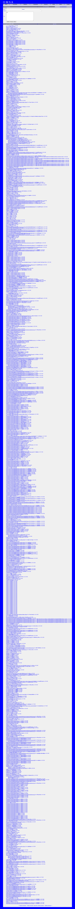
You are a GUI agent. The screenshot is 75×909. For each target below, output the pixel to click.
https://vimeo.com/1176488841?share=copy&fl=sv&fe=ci (16, 285)
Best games (8, 670)
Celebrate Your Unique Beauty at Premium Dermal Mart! (17, 768)
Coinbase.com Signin (9, 172)
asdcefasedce (8, 748)
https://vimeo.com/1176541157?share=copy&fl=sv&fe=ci (15, 278)
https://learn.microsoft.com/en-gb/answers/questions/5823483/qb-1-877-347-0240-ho (20, 523)
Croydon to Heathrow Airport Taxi (11, 754)
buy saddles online (9, 178)
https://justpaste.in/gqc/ (10, 561)
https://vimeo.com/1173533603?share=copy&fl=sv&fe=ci (16, 542)
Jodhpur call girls (9, 331)
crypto (7, 52)
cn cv (7, 573)
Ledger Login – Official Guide (11, 648)
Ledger (7, 75)
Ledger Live (8, 771)
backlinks (7, 291)
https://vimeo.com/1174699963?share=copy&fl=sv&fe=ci (16, 394)
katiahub (7, 109)
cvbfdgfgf (7, 132)
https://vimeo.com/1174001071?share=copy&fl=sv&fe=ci (16, 480)
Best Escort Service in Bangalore (12, 537)
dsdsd (7, 28)
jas (6, 25)
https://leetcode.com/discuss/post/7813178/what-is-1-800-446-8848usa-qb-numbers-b (20, 49)
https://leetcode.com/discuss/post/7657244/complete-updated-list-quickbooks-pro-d (20, 393)
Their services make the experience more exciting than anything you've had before (20, 280)
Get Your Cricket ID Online (10, 311)
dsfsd (7, 327)
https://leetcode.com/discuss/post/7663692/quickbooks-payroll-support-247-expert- (20, 377)
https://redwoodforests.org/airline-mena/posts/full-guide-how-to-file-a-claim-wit (19, 201)
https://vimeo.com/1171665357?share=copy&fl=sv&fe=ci (16, 682)
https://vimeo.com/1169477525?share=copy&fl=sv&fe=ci (16, 751)
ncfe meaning (8, 39)
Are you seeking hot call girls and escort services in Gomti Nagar (17, 347)
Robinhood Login (9, 766)
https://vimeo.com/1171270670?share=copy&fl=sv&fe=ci (16, 704)
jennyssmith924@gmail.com (11, 570)
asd (7, 95)
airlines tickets (8, 186)
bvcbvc (7, 50)
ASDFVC (7, 835)
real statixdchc (8, 827)
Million (7, 658)
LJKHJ (7, 211)
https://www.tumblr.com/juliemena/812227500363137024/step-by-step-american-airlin (20, 230)
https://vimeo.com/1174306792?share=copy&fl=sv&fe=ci (16, 438)
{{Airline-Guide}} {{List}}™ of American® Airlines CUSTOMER (16, 775)
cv (6, 46)
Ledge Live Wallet (9, 866)
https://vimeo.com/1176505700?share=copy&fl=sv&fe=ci (16, 283)
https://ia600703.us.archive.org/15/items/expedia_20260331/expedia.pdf (18, 153)
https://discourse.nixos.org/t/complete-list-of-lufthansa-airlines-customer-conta (19, 155)
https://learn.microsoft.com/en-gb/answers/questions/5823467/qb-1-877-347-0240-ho (20, 524)
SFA (7, 802)
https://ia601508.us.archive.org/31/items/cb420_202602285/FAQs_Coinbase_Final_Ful (21, 861)
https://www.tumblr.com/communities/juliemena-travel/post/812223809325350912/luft (20, 231)
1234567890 (8, 125)
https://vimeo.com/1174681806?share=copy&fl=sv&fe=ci (16, 400)
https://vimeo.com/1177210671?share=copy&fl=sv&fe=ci (16, 248)
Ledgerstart (8, 577)
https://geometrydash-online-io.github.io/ (13, 32)
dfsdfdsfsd (8, 711)
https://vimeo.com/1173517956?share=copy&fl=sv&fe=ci (16, 543)
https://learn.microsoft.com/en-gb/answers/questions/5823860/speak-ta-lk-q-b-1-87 (20, 505)
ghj (6, 615)
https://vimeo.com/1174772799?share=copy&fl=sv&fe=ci (16, 383)
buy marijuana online (9, 174)
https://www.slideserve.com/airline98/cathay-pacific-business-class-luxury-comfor (20, 242)
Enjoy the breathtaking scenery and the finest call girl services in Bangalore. (19, 437)
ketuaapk (7, 734)
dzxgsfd (7, 699)
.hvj (7, 773)
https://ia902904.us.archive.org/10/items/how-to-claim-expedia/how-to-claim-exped (20, 176)
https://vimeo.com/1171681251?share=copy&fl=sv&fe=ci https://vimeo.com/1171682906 (21, 681)
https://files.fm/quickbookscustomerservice (13, 571)
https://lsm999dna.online (10, 199)
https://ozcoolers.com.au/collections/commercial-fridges (15, 727)
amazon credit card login (12, 308)
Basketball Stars (9, 181)
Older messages (41, 905)
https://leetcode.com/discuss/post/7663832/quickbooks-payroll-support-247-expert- (20, 375)
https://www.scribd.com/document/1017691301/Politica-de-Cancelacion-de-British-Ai (20, 247)
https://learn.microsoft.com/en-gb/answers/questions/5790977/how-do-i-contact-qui (20, 900)
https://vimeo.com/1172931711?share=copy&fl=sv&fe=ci (15, 562)
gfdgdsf (7, 636)
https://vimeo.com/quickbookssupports (12, 557)
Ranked (7, 27)
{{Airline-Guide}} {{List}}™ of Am (11, 880)
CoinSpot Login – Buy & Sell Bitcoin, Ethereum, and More (16, 124)
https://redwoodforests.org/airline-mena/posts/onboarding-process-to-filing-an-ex (19, 202)
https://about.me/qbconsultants (11, 277)
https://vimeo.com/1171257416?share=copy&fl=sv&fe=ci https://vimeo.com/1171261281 (21, 705)
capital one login (9, 294)
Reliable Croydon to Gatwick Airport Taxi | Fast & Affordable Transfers (18, 665)
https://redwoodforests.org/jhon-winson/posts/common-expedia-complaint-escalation (20, 200)
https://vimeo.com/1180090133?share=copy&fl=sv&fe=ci (16, 78)
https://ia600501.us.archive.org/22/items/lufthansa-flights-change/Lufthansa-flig (19, 182)
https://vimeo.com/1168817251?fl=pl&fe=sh (13, 893)
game (7, 343)
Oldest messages (48, 905)
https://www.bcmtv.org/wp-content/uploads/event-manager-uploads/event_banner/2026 (20, 717)
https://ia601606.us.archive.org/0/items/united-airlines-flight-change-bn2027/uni (19, 168)
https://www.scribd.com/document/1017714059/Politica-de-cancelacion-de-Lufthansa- (20, 245)
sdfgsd (7, 724)
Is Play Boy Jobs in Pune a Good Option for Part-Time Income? (17, 300)
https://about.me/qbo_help (10, 31)
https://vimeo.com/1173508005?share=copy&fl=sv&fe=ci (16, 544)
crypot (7, 369)
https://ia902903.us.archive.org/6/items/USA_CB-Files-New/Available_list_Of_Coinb (20, 877)
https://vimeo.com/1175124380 (11, 353)
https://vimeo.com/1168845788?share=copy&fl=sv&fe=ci (16, 884)
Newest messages (23, 905)
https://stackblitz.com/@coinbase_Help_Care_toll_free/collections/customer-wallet (20, 506)
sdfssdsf (7, 131)
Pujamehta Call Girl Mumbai (11, 169)
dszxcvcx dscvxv (9, 776)
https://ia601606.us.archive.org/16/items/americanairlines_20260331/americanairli (20, 152)
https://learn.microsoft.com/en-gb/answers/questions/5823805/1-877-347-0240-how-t (20, 513)
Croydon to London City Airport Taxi (12, 626)
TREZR (7, 644)
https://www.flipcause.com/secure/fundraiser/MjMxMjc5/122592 (17, 684)
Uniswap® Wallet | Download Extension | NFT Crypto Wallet (16, 694)
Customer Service (9, 875)
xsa (7, 282)
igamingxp (8, 313)
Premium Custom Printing (10, 688)
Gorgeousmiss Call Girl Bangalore (12, 143)
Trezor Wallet (8, 48)
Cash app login (10, 307)
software (7, 190)
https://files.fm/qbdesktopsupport (11, 399)
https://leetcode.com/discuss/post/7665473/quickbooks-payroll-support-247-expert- (20, 354)
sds (7, 215)
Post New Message (63, 6)
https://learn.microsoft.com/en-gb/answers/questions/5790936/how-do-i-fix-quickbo (20, 903)
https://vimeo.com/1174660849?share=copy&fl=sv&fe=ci (16, 401)
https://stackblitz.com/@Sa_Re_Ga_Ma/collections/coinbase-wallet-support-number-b (20, 500)
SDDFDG (7, 210)
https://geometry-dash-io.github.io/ (12, 319)
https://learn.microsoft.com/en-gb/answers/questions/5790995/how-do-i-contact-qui (20, 899)
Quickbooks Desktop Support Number (12, 721)
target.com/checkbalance (12, 142)
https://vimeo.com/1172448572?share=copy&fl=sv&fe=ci (16, 631)
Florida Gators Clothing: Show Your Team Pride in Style (15, 129)
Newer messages (30, 905)
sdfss (7, 623)
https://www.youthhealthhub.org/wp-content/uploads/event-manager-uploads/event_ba (20, 329)
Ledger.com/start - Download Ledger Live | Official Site (15, 268)
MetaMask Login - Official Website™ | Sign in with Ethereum (16, 649)
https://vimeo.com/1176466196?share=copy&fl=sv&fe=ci (16, 287)
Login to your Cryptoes (10, 646)
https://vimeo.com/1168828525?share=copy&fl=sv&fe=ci (16, 889)
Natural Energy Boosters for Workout (14, 851)
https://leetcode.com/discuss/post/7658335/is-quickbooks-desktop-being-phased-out (20, 387)
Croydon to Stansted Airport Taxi (11, 100)
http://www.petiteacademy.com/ (11, 617)
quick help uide (8, 107)
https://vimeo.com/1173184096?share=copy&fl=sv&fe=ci (16, 558)
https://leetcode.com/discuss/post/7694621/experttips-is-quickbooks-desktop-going (20, 250)
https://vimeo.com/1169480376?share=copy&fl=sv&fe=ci (16, 846)
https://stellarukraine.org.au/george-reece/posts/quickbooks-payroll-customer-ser (20, 281)
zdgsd (7, 389)
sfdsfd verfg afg (9, 659)
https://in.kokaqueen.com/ (10, 696)
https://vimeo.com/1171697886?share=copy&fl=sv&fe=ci (16, 675)
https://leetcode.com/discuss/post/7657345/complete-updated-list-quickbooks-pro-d (20, 392)
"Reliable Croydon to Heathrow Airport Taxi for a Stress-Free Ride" (17, 116)
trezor (7, 435)
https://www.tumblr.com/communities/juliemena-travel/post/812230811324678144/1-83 (20, 228)
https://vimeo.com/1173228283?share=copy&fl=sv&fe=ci (16, 552)
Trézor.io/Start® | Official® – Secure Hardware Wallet (15, 666)
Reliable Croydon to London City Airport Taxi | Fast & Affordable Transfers (18, 262)
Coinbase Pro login (9, 439)
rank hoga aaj (8, 662)
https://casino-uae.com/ (10, 234)
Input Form (36, 905)
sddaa (7, 213)
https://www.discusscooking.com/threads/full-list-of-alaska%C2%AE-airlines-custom (20, 618)
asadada (7, 207)
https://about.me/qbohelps (10, 284)
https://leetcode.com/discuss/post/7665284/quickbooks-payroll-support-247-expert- (20, 358)
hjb (6, 541)
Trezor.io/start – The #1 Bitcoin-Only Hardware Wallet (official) (16, 102)
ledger (7, 29)
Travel (7, 57)
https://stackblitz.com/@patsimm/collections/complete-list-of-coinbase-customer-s (20, 507)
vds (7, 170)
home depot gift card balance (13, 141)
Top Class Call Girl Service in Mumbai (12, 534)
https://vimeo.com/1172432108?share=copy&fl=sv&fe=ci (16, 628)
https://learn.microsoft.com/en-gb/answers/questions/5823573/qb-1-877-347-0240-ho (20, 521)
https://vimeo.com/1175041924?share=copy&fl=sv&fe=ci (16, 374)
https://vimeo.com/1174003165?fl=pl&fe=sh (13, 474)
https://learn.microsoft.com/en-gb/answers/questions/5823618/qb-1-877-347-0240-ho (20, 517)
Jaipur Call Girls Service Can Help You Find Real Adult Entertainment (18, 315)
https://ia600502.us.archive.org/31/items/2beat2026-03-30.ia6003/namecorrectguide (20, 184)
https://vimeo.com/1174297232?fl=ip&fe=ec (13, 440)
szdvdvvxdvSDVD (9, 882)
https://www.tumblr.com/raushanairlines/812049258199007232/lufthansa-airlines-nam (20, 264)
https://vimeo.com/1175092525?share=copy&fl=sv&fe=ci (16, 359)
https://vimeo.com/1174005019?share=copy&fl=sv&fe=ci (16, 491)
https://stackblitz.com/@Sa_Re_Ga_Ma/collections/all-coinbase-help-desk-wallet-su (20, 496)
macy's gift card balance (12, 140)
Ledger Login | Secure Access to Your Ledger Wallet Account (16, 673)
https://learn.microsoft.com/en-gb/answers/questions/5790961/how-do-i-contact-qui (20, 902)
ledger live (8, 69)
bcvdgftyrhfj (8, 173)
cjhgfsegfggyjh (8, 61)
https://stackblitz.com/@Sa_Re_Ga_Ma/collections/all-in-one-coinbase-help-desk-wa (20, 498)
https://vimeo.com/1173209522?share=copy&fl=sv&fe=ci (16, 553)
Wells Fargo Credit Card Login (11, 139)
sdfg (7, 198)
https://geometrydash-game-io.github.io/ (13, 269)
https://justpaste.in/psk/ (10, 550)
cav (7, 62)
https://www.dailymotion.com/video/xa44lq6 (13, 106)
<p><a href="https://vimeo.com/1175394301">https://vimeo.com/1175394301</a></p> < (21, 340)
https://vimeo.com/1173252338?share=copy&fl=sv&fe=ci (16, 547)
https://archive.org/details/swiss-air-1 (12, 265)
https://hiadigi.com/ (9, 567)
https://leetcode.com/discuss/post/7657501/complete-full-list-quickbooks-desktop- (20, 391)
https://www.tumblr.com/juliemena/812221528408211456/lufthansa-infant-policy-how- (20, 233)
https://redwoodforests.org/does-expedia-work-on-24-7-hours (16, 195)
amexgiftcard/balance (11, 306)
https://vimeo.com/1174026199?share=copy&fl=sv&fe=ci (16, 468)
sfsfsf (7, 540)
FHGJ (7, 209)
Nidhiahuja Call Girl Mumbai (11, 128)
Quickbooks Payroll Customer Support (12, 404)
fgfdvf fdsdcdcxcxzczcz (10, 873)
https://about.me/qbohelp (10, 497)
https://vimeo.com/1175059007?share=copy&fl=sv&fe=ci (16, 367)
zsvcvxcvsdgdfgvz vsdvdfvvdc (11, 708)
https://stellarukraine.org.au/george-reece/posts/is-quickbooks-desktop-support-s (20, 279)
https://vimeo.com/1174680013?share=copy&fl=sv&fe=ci (16, 398)
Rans (7, 661)
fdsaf (7, 33)
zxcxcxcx (8, 874)
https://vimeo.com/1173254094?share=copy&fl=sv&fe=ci (16, 548)
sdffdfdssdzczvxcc (9, 137)
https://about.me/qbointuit (10, 275)
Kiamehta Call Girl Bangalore (11, 138)
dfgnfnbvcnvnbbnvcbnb (10, 870)
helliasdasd (8, 35)
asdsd (7, 126)
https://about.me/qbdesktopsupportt (12, 397)
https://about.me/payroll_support (11, 149)
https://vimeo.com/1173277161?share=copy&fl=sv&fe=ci (16, 546)
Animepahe (8, 59)
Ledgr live (8, 575)
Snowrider (8, 180)
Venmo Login (8, 823)
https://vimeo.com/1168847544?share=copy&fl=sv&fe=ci (16, 886)
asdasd (7, 97)
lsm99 (7, 292)
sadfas (7, 545)
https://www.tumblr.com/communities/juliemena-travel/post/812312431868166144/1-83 (20, 206)
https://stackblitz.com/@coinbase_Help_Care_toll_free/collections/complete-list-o (20, 502)
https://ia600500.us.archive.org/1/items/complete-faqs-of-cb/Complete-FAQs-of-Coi (20, 881)
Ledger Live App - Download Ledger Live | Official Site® (15, 539)
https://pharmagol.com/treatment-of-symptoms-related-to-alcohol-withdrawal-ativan (20, 647)
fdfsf (7, 495)
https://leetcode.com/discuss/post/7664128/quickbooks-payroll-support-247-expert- (20, 373)
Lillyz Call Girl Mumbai (10, 179)
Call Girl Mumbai (9, 166)
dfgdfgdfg (7, 89)
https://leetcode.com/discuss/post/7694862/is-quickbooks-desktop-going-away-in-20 (20, 249)
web (7, 671)
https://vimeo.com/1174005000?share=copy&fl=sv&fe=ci (16, 490)
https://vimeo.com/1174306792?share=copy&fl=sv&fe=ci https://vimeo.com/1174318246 (21, 436)
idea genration (8, 824)
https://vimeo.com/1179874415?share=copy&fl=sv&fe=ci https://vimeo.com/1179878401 (21, 92)
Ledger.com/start (9, 58)
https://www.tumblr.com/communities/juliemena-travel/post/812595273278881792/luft (20, 145)
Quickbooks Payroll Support (11, 351)
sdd (7, 218)
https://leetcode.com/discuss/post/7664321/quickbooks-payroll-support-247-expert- (20, 371)
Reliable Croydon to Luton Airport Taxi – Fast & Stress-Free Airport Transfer (19, 637)
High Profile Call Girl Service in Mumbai (14, 536)
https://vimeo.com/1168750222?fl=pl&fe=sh (13, 896)
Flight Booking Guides (11, 777)
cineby (7, 90)
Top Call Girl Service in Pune (13, 535)
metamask (8, 34)
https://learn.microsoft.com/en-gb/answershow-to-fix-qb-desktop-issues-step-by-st (20, 516)
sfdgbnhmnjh (8, 53)
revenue (7, 707)
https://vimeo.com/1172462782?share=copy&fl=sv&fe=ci (16, 630)
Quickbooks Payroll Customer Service (12, 476)
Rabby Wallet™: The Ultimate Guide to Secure (14, 747)
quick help (8, 108)
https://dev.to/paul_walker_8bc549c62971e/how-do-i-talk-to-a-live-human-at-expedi (20, 94)
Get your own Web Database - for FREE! (37, 908)
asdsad (7, 47)
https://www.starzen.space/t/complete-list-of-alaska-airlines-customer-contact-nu (19, 163)
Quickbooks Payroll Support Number (12, 360)
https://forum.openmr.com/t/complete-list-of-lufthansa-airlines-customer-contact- (19, 158)
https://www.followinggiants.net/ (11, 134)
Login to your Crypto (9, 645)
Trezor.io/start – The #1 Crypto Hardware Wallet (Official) (16, 326)
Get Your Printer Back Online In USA (14, 856)
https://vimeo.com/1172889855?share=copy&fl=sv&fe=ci (16, 569)
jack (7, 26)
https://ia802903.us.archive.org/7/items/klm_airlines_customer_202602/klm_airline (20, 879)
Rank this (8, 123)
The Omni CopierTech (10, 735)
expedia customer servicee (10, 64)
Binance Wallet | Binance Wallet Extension (13, 71)
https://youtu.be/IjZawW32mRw (11, 266)
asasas (7, 560)
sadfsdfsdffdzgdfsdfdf (10, 878)
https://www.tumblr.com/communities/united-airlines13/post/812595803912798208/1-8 (20, 147)
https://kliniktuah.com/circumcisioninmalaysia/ (14, 566)
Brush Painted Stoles (9, 40)
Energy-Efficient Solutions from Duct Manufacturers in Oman (16, 894)
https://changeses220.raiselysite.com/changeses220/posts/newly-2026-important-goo (20, 298)
